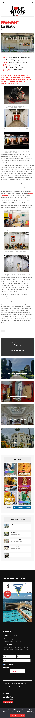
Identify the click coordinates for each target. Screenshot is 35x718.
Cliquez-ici (12, 71)
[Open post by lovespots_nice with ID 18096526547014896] (24, 484)
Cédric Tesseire (9, 333)
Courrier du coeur (9, 664)
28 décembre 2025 (17, 541)
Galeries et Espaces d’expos (10, 21)
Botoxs (3, 333)
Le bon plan (7, 667)
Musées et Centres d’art (9, 23)
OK (12, 715)
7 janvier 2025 (16, 548)
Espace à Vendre (17, 350)
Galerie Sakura (14, 532)
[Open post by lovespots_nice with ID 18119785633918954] (10, 484)
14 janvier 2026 (16, 526)
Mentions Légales (20, 715)
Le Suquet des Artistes (16, 539)
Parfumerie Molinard (17, 420)
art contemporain (11, 331)
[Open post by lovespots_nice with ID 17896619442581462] (24, 469)
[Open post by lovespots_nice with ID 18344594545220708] (10, 498)
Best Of (27, 331)
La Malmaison (17, 443)
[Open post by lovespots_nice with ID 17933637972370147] (10, 469)
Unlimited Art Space (16, 546)
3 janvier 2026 (16, 534)
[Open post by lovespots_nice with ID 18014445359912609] (24, 498)
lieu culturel (24, 333)
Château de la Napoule (17, 373)
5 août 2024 (15, 556)
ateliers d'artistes (20, 331)
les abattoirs (17, 333)
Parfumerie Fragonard (17, 397)
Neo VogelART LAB (16, 554)
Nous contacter (8, 702)
